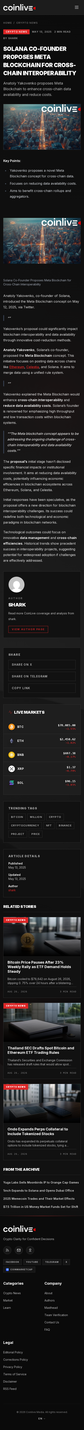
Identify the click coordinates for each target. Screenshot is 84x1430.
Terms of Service (15, 1374)
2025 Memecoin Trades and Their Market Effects (39, 1198)
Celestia (32, 367)
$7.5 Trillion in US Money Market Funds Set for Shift (40, 1206)
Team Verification (56, 1315)
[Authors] (30, 1250)
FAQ (47, 1329)
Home (7, 22)
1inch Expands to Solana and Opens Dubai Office (38, 1190)
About (48, 1293)
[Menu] (77, 7)
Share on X (22, 664)
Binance (65, 825)
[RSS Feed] (7, 1250)
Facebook (12, 1262)
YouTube (32, 1262)
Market (8, 1300)
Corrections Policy (15, 1359)
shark (12, 890)
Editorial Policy (13, 1352)
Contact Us (51, 1322)
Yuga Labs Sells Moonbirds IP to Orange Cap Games (41, 1182)
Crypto (55, 816)
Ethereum (16, 367)
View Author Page (28, 629)
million (36, 816)
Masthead (51, 1307)
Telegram (52, 1262)
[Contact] (19, 1250)
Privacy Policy (12, 1367)
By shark (10, 38)
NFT (49, 825)
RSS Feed (10, 1388)
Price (35, 834)
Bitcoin (17, 816)
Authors (49, 1300)
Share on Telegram (30, 676)
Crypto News (27, 22)
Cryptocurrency (25, 825)
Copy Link (21, 688)
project (17, 834)
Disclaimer (10, 1381)
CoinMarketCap (21, 1269)
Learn (7, 1307)
